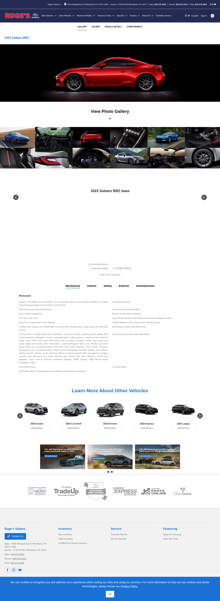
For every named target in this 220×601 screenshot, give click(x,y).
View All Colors (99, 268)
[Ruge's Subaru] (22, 15)
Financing (170, 528)
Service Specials (118, 539)
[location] (65, 5)
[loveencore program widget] (183, 491)
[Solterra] (110, 457)
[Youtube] (215, 4)
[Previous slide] (108, 472)
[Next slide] (112, 472)
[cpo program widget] (95, 491)
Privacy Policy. (129, 586)
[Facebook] (210, 4)
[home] (186, 16)
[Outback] (62, 457)
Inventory (65, 528)
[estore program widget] (153, 491)
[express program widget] (124, 491)
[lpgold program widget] (37, 491)
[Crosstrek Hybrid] (157, 457)
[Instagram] (212, 4)
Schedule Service (119, 534)
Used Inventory (65, 539)
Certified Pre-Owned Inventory (72, 543)
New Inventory (65, 534)
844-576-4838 (201, 4)
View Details (37, 428)
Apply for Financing (172, 534)
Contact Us (17, 536)
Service (116, 528)
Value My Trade (170, 539)
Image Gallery (123, 268)
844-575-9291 (160, 4)
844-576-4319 (182, 4)
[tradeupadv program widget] (66, 491)
